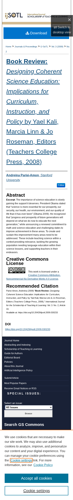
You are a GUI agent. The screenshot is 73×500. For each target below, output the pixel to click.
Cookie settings (21, 460)
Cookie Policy (43, 465)
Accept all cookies (36, 478)
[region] (36, 465)
